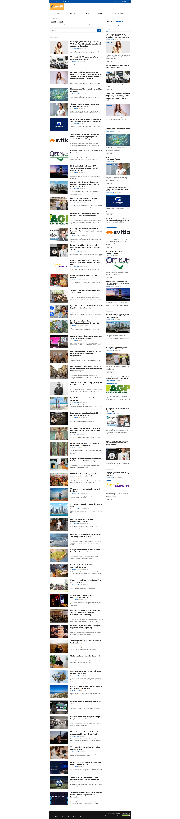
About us (56, 1)
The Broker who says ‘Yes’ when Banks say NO (85, 656)
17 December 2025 (84, 357)
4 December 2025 (83, 387)
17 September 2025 (85, 508)
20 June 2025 (83, 690)
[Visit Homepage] (57, 6)
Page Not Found (56, 18)
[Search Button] (128, 13)
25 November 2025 (83, 434)
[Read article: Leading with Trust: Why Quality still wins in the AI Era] (59, 707)
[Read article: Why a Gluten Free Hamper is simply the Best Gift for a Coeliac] (59, 752)
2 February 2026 (84, 310)
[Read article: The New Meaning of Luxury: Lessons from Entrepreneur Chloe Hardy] (59, 109)
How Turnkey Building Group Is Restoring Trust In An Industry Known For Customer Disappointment (85, 353)
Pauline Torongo (75, 48)
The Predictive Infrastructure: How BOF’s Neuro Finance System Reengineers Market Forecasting (86, 795)
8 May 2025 (83, 781)
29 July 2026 (83, 61)
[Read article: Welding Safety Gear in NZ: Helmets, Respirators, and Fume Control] (59, 600)
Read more (110, 61)
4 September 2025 (84, 538)
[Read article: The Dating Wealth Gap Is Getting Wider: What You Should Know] (59, 646)
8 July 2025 (82, 658)
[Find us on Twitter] (129, 1)
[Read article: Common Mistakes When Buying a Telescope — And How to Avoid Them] (59, 676)
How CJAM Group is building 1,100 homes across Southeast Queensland (117, 348)
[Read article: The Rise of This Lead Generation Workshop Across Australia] (59, 296)
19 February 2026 (84, 279)
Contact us (70, 1)
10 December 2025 (84, 373)
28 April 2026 (82, 172)
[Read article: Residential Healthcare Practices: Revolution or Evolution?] (59, 156)
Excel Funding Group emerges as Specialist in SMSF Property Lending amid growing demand (118, 189)
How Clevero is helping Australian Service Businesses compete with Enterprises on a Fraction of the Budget (84, 184)
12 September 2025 (84, 523)
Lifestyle (72, 13)
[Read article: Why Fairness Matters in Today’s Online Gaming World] (59, 509)
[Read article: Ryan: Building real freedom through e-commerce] (59, 403)
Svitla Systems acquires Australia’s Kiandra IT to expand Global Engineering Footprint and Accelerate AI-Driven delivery (86, 137)
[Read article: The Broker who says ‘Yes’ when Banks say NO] (59, 661)
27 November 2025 (83, 402)
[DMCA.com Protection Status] (126, 815)
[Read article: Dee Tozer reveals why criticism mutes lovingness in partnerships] (59, 524)
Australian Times (75, 80)
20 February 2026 (83, 266)
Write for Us (57, 816)
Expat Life (100, 13)
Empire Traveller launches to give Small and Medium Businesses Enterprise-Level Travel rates (85, 262)
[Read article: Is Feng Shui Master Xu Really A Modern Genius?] (59, 280)
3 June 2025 (83, 721)
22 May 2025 (83, 751)
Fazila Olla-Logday (76, 61)
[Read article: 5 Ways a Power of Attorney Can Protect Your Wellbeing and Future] (59, 585)
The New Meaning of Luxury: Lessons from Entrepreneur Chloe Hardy (118, 158)
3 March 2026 (83, 251)
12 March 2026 (84, 235)
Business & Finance (111, 164)
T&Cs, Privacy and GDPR (77, 816)
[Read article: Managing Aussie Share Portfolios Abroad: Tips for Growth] (59, 94)
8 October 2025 (84, 493)
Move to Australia (118, 13)
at (107, 134)
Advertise (52, 1)
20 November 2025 (84, 447)
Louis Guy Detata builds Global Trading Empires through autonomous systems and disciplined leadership (86, 430)
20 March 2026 (119, 380)
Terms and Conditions (63, 1)
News (58, 13)
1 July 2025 (83, 675)
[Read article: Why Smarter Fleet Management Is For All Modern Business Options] (59, 62)
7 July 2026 (82, 80)
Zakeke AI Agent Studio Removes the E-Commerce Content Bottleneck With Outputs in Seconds (86, 247)
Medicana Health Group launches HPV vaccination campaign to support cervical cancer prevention (84, 168)
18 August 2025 (83, 599)
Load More (118, 503)
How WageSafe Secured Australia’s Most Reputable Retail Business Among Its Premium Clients (86, 231)
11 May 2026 (82, 141)
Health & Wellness (111, 289)
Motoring (109, 72)
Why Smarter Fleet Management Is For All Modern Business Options (117, 66)
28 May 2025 (82, 736)
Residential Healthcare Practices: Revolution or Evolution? (115, 252)
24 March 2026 (83, 202)
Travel (87, 13)
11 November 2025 (82, 478)
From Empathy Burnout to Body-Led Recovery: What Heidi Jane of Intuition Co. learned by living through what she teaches (86, 44)
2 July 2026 (83, 93)
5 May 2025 (82, 799)
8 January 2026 (83, 340)
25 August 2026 (83, 48)
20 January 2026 (84, 325)
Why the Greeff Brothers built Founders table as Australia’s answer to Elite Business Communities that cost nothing (86, 613)
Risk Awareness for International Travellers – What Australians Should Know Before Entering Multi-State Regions (86, 369)
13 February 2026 (83, 294)
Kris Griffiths (74, 478)
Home (51, 18)
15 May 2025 (82, 766)
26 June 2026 (82, 123)
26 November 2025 (83, 417)
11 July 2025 (83, 645)
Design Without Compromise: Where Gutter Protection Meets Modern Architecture (118, 377)
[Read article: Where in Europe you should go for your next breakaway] (59, 494)
